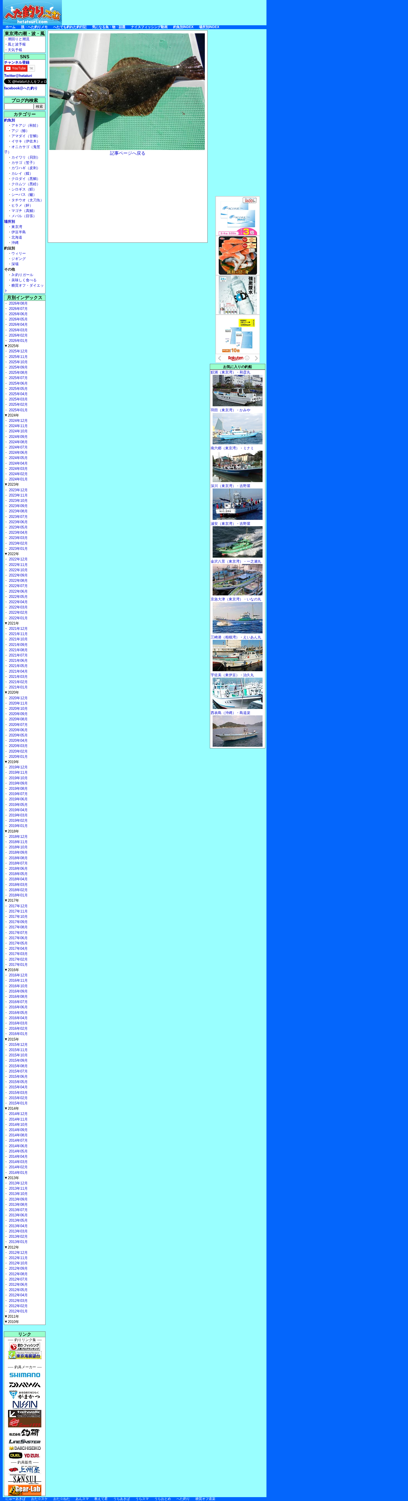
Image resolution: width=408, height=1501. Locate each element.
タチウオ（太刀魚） (27, 200)
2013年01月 (18, 1242)
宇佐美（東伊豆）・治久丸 (232, 675)
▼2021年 (11, 623)
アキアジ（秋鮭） (25, 125)
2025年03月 (18, 399)
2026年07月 (18, 309)
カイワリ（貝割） (25, 157)
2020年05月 (18, 735)
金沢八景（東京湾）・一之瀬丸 (236, 561)
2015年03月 (18, 1093)
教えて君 (101, 1498)
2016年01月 (18, 1034)
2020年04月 (18, 740)
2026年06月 (18, 314)
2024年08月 (18, 442)
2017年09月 (18, 922)
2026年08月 (18, 303)
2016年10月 (18, 986)
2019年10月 (18, 778)
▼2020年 (11, 692)
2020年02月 (18, 751)
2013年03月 (18, 1231)
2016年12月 (18, 975)
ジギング (18, 259)
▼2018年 (11, 831)
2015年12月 (18, 1045)
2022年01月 (18, 618)
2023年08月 (18, 511)
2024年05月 (18, 458)
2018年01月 (18, 895)
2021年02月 (18, 682)
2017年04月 (18, 948)
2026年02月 (18, 335)
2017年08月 (18, 927)
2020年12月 (18, 698)
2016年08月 (18, 996)
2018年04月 (18, 879)
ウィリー (18, 253)
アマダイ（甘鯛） (25, 136)
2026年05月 (18, 319)
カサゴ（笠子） (24, 163)
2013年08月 (18, 1204)
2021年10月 (18, 639)
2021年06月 (18, 660)
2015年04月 (18, 1087)
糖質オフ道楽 (205, 1498)
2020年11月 (18, 703)
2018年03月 (18, 885)
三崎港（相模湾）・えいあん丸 (236, 637)
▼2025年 (11, 346)
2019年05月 (18, 805)
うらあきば (121, 1498)
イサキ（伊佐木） (25, 141)
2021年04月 (18, 671)
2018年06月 (18, 868)
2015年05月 (18, 1082)
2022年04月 (18, 602)
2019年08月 (18, 788)
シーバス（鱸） (24, 194)
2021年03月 (18, 677)
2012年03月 (18, 1301)
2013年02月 (18, 1236)
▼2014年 (11, 1108)
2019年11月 (18, 772)
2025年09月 (18, 367)
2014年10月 (18, 1124)
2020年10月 (18, 708)
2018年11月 (18, 842)
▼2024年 (11, 415)
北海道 (16, 237)
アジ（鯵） (20, 131)
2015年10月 (18, 1055)
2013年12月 (18, 1183)
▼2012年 (11, 1247)
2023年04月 (18, 532)
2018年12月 (18, 837)
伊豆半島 (18, 232)
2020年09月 (18, 714)
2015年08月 (18, 1066)
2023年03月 (18, 538)
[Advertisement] (165, 12)
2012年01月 (18, 1311)
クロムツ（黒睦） (25, 184)
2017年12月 (18, 906)
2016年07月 (18, 1002)
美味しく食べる (24, 280)
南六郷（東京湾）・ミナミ (232, 448)
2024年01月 (18, 479)
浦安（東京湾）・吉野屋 (230, 524)
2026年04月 (18, 324)
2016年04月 (18, 1018)
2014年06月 (18, 1146)
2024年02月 (18, 474)
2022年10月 (18, 570)
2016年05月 (18, 1013)
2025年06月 (18, 383)
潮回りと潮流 (18, 39)
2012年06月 (18, 1284)
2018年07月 (18, 863)
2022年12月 (18, 559)
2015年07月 (18, 1071)
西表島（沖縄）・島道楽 (230, 713)
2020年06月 (18, 730)
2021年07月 (18, 655)
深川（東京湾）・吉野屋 (230, 486)
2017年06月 (18, 938)
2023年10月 (18, 500)
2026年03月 (18, 330)
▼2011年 (11, 1316)
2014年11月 (18, 1119)
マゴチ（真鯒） (24, 211)
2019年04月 (18, 810)
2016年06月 (18, 1007)
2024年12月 (18, 421)
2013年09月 (18, 1199)
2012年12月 (18, 1253)
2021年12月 (18, 629)
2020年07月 (18, 725)
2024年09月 (18, 437)
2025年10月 (18, 362)
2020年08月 (18, 719)
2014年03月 (18, 1162)
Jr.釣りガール (22, 275)
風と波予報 (17, 44)
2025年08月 (18, 372)
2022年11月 (18, 565)
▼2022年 (11, 554)
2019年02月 (18, 820)
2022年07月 (18, 586)
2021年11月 (18, 634)
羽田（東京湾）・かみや (230, 410)
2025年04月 (18, 394)
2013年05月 (18, 1220)
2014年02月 (18, 1167)
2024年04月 (18, 463)
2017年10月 (18, 916)
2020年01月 (18, 757)
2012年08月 (18, 1274)
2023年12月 (18, 490)
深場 (15, 264)
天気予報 (15, 50)
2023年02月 (18, 543)
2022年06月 (18, 591)
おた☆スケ (39, 1498)
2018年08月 (18, 858)
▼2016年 (11, 970)
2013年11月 (18, 1188)
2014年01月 (18, 1173)
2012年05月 (18, 1290)
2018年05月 (18, 874)
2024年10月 (18, 431)
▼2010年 (11, 1322)
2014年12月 (18, 1114)
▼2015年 (11, 1039)
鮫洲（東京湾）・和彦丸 (230, 372)
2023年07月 (18, 517)
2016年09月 (18, 991)
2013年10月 (18, 1194)
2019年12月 (18, 767)
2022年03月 (18, 607)
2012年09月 (18, 1268)
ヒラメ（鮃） (22, 205)
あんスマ (82, 1498)
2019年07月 (18, 794)
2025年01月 (18, 410)
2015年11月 (18, 1050)
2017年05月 (18, 943)
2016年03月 (18, 1023)
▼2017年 (11, 900)
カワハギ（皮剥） (25, 168)
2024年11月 (18, 426)
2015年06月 (18, 1076)
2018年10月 (18, 847)
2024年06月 (18, 452)
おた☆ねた (61, 1498)
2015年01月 (18, 1103)
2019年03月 (18, 815)
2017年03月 (18, 954)
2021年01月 (18, 687)
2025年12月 (18, 351)
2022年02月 (18, 612)
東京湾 (16, 227)
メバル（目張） (24, 216)
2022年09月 (18, 575)
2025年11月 (18, 357)
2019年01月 (18, 826)
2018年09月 (18, 852)
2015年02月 (18, 1098)
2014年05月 (18, 1151)
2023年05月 (18, 527)
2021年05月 (18, 666)
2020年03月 (18, 746)
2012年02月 (18, 1306)
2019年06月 (18, 799)
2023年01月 (18, 549)
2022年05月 (18, 597)
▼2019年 (11, 762)
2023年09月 (18, 506)
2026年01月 (18, 341)
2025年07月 (18, 378)
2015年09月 (18, 1060)
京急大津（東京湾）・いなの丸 (236, 599)
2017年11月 (18, 911)
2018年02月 (18, 890)
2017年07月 (18, 933)
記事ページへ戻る (127, 153)
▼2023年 (11, 484)
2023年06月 (18, 522)
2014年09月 (18, 1130)
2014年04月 (18, 1156)
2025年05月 (18, 389)
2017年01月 (18, 965)
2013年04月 (18, 1226)
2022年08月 (18, 580)
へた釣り (183, 1498)
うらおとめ (162, 1498)
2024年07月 (18, 447)
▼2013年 (11, 1178)
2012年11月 (18, 1258)
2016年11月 (18, 980)
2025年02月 (18, 404)
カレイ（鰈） (22, 173)
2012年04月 (18, 1295)
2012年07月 (18, 1279)
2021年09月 (18, 645)
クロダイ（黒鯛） (25, 179)
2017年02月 (18, 959)
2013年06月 (18, 1215)
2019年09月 (18, 783)
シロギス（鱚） (24, 189)
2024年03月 (18, 469)
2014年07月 (18, 1140)
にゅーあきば (16, 1498)
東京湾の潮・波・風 (25, 33)
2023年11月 (18, 495)
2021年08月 (18, 650)
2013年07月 (18, 1210)
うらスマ (142, 1498)
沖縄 (15, 242)
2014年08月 (18, 1135)
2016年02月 (18, 1028)
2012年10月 (18, 1263)
